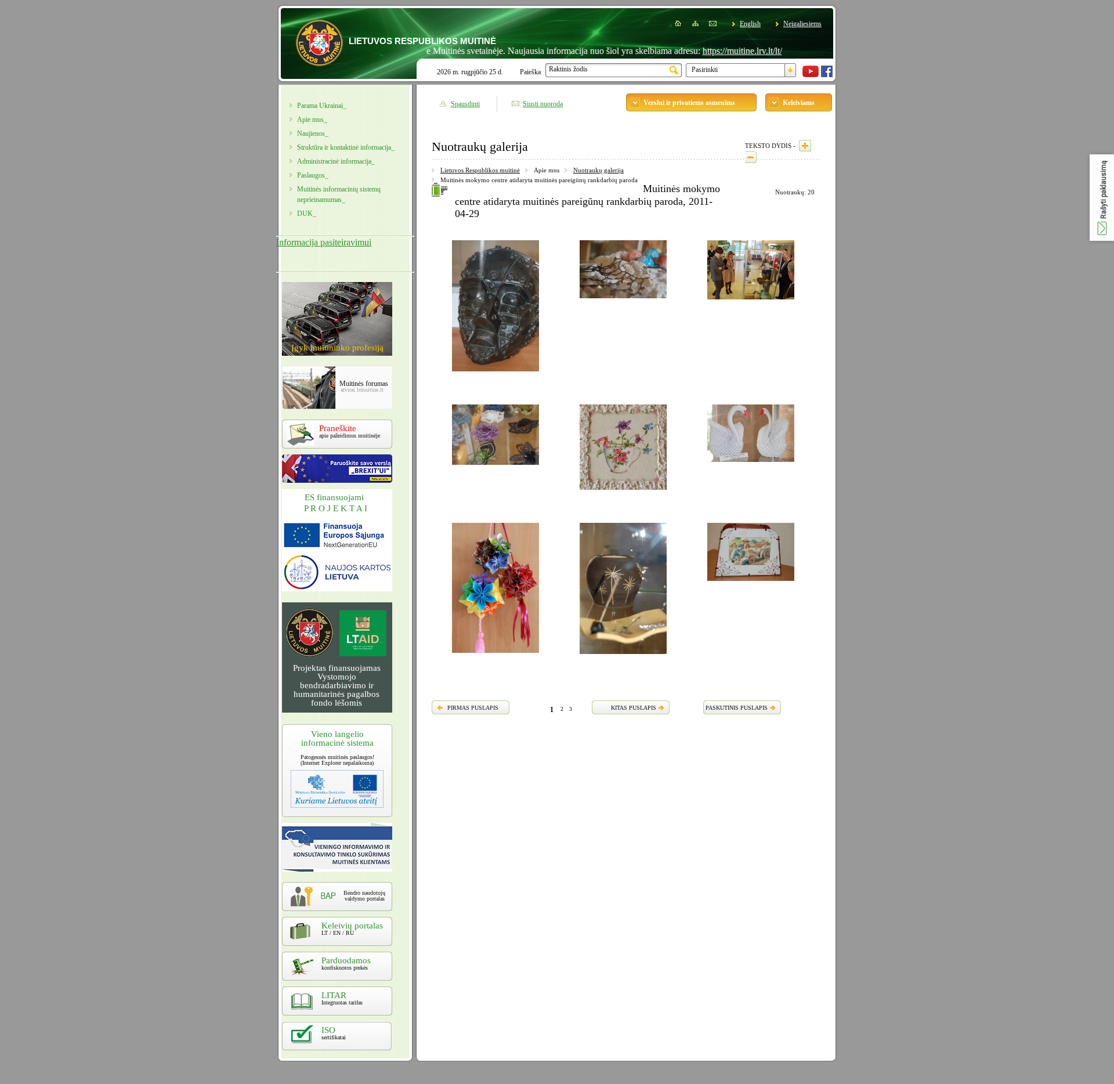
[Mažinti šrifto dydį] (751, 157)
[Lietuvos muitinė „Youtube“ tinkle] (810, 75)
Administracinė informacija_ (336, 161)
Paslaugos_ (312, 175)
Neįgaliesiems (802, 24)
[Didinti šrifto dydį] (805, 145)
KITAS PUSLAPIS (633, 707)
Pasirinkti (705, 70)
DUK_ (306, 213)
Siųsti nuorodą (543, 104)
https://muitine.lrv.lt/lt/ (714, 51)
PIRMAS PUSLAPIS (472, 707)
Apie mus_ (312, 119)
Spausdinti (465, 104)
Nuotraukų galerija (598, 170)
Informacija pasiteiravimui (323, 242)
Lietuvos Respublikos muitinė (480, 170)
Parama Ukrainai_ (321, 106)
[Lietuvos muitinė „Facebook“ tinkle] (827, 75)
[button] (1102, 197)
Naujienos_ (312, 133)
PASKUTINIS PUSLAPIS (737, 707)
